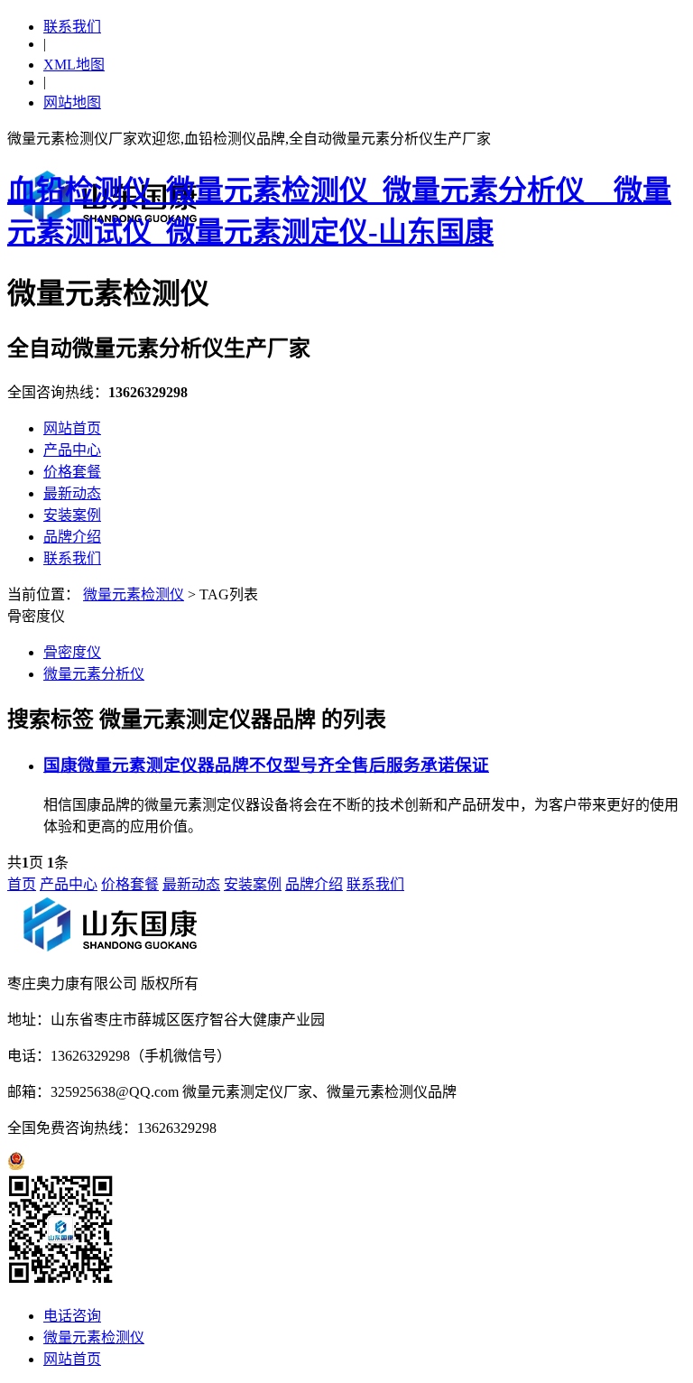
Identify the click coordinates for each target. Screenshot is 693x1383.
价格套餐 (72, 471)
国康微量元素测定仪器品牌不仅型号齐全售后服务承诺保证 (266, 765)
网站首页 (72, 428)
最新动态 (72, 493)
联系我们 (72, 26)
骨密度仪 (72, 652)
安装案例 (72, 515)
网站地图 (72, 102)
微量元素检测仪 (133, 594)
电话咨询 (72, 1315)
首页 (21, 884)
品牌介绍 (72, 536)
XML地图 (74, 64)
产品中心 (72, 450)
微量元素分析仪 (93, 674)
